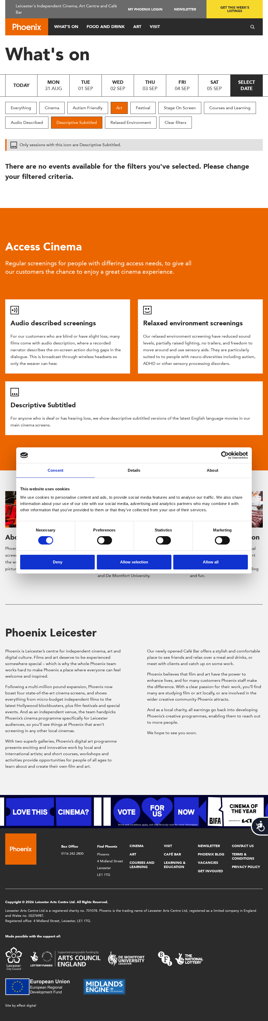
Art (137, 26)
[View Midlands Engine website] (104, 986)
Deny (57, 562)
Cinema (52, 107)
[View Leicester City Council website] (13, 958)
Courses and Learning (229, 107)
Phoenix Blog (211, 854)
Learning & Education (175, 865)
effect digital (26, 1005)
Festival (143, 107)
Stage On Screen (180, 107)
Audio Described (27, 122)
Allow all (211, 562)
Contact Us (243, 846)
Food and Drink (106, 26)
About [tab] (212, 470)
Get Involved (210, 871)
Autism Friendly (88, 107)
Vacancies (208, 863)
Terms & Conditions (243, 856)
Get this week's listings (234, 9)
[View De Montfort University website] (126, 958)
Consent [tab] (55, 470)
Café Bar (172, 854)
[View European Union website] (40, 986)
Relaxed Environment (130, 122)
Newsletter (185, 9)
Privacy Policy (246, 867)
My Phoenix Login (145, 9)
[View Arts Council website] (65, 958)
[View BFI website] (180, 958)
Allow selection (134, 562)
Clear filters (175, 122)
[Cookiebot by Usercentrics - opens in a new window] (225, 455)
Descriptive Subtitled (77, 122)
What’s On (66, 26)
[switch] (104, 540)
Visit (155, 26)
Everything (21, 107)
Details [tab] (134, 470)
